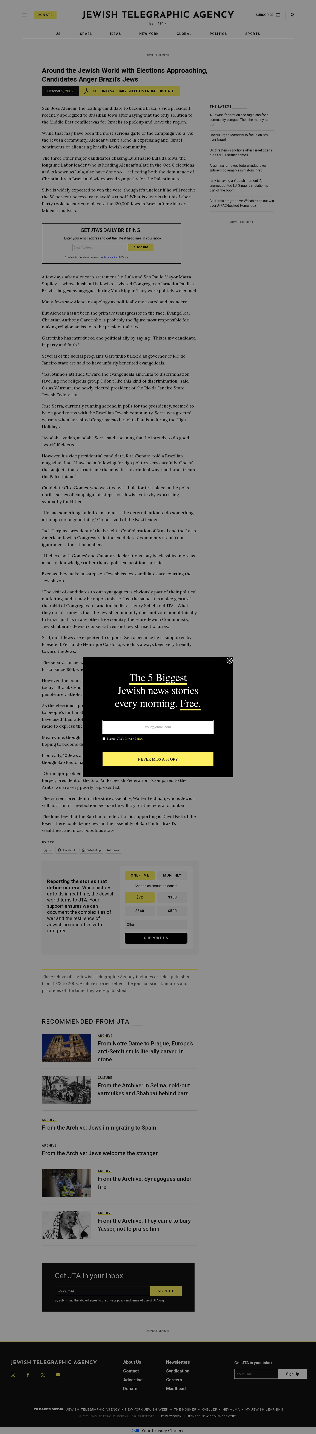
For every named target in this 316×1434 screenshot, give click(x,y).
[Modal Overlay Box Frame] (158, 717)
